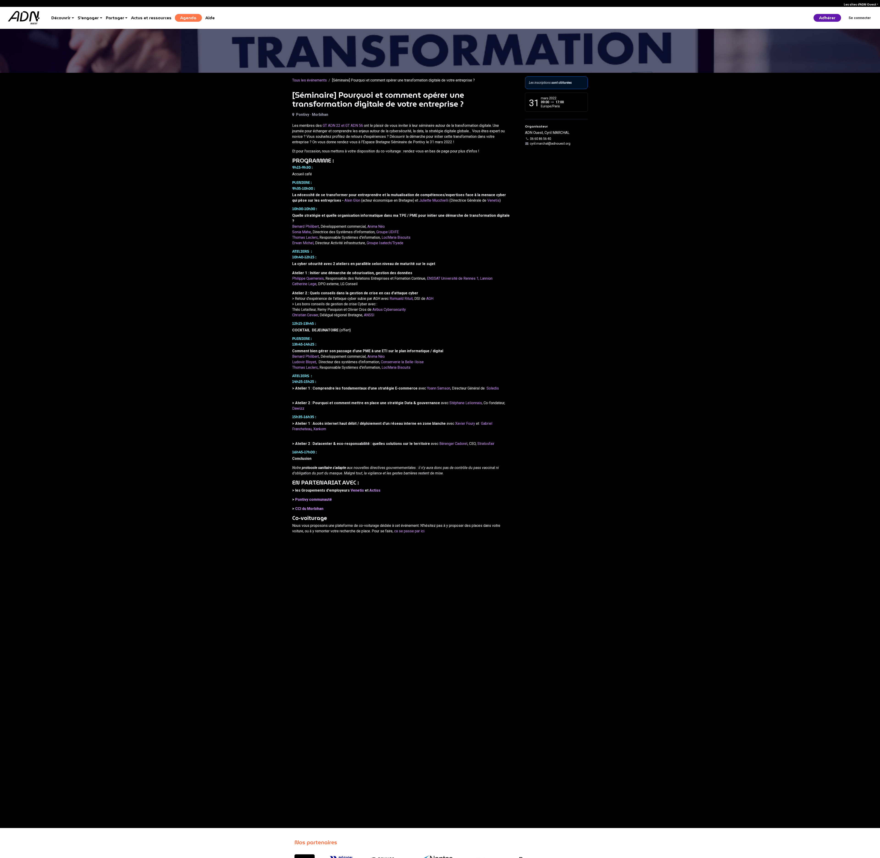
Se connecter (860, 18)
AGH (429, 298)
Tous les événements (309, 80)
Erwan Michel (303, 243)
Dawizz (298, 408)
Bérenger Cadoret (453, 443)
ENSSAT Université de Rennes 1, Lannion (459, 278)
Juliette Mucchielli (434, 200)
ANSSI (369, 315)
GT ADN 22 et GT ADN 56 (343, 125)
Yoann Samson (438, 388)
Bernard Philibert (305, 226)
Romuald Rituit (401, 298)
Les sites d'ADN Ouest (860, 4)
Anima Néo (376, 226)
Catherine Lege (304, 284)
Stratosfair (485, 443)
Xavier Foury (465, 423)
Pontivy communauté (313, 499)
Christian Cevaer (305, 315)
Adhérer (827, 17)
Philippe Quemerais (308, 278)
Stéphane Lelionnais (465, 403)
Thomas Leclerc (305, 237)
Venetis (493, 200)
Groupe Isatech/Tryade (385, 243)
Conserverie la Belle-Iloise (402, 362)
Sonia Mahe (301, 232)
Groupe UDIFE (387, 232)
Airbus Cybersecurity (389, 309)
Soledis (493, 388)
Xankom (319, 429)
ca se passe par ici (409, 531)
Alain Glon (352, 200)
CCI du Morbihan (309, 508)
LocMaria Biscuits (396, 237)
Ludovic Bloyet (304, 362)
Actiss (374, 490)
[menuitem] (63, 18)
